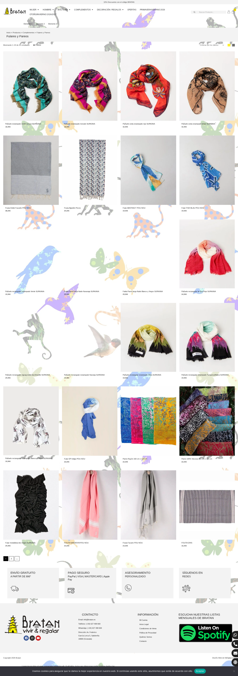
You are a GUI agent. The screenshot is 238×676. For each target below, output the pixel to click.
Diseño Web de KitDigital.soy (223, 658)
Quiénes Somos (145, 637)
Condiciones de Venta (147, 628)
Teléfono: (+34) (84, 624)
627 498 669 (95, 624)
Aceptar (200, 671)
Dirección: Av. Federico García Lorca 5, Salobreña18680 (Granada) (88, 635)
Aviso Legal (143, 624)
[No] (234, 671)
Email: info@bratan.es (87, 620)
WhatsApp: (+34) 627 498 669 (90, 628)
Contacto (143, 641)
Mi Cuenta (143, 620)
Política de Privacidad (147, 633)
